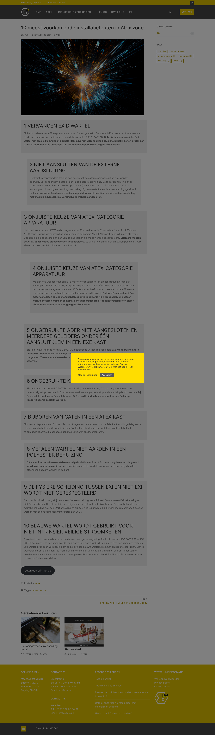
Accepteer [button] (107, 375)
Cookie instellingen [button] (88, 375)
